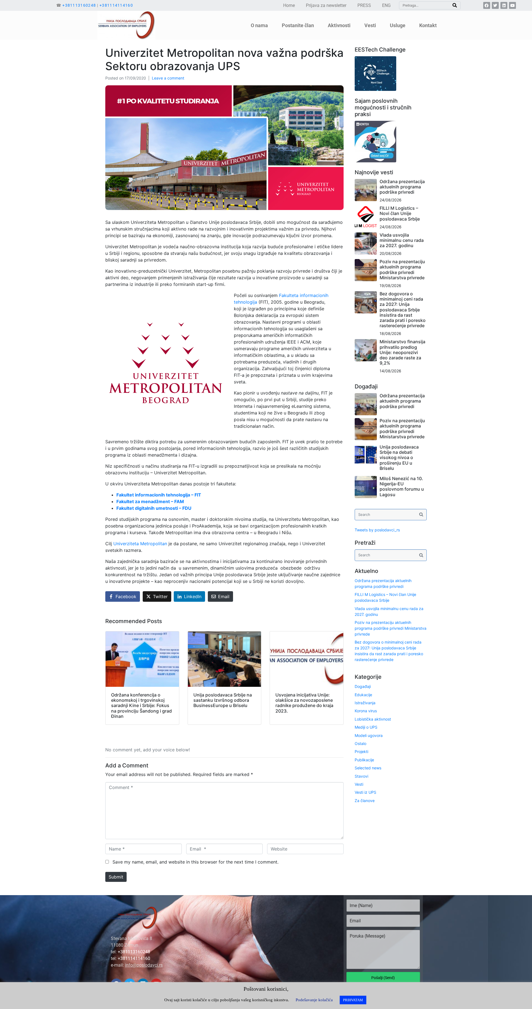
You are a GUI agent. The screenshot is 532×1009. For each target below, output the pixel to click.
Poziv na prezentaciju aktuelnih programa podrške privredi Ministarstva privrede (402, 269)
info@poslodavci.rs (144, 965)
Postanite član (298, 25)
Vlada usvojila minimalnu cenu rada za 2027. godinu (402, 240)
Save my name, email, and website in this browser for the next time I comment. (195, 862)
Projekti (361, 751)
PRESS (364, 5)
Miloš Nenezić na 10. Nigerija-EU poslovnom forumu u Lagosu (402, 486)
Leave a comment (168, 78)
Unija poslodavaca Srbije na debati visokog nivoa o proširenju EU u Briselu (399, 457)
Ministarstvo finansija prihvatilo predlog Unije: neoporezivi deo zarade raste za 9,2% (402, 352)
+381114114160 (116, 5)
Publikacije (364, 759)
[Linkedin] (503, 5)
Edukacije (363, 694)
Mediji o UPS (366, 727)
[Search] (454, 5)
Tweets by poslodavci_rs (377, 529)
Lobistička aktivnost (373, 719)
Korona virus (366, 710)
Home (289, 5)
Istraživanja (365, 702)
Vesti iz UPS (365, 792)
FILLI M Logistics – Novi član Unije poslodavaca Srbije (400, 213)
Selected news (368, 767)
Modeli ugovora (369, 735)
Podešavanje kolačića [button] (314, 1000)
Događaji (363, 686)
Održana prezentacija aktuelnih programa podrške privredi (402, 187)
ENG (386, 5)
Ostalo (360, 743)
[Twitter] (495, 5)
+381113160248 (79, 5)
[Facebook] (486, 5)
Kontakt (428, 25)
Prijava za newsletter (326, 5)
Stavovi (361, 776)
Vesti (359, 784)
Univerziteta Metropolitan (140, 543)
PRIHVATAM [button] (353, 1000)
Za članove (365, 800)
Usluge (397, 25)
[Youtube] (512, 5)
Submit (116, 877)
